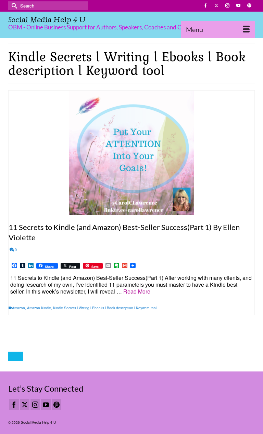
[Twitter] (24, 404)
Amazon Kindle (39, 308)
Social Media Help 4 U (46, 19)
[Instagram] (35, 404)
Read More (136, 291)
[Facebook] (14, 404)
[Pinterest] (56, 404)
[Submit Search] (13, 5)
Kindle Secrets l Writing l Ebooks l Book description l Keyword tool (104, 308)
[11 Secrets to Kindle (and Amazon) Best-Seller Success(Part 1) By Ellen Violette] (131, 153)
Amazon (18, 308)
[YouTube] (46, 404)
